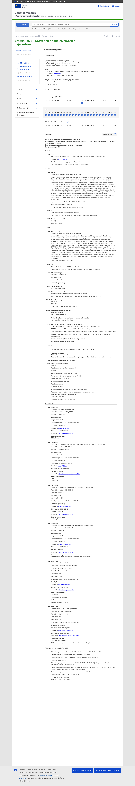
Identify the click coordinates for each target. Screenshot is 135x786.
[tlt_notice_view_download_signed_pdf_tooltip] (82, 102)
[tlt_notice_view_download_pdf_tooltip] (46, 115)
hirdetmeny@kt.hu (63, 428)
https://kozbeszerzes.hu (66, 433)
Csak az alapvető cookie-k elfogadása (107, 770)
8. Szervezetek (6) (23, 108)
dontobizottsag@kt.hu (64, 506)
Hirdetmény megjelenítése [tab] (23, 50)
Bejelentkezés (104, 6)
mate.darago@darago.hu (65, 630)
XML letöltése (24, 63)
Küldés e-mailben (26, 76)
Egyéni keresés (66, 29)
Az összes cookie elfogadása (82, 770)
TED (16, 36)
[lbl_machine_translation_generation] (68, 122)
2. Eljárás (20, 94)
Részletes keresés (54, 29)
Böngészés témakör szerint (80, 29)
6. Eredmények (22, 103)
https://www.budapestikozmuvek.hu (69, 474)
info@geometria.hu (64, 584)
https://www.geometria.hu (66, 590)
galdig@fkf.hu (58, 73)
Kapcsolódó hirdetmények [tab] (23, 54)
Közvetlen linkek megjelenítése (25, 68)
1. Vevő (19, 89)
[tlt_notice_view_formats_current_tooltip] (115, 134)
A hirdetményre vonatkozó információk (25, 114)
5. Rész (19, 98)
